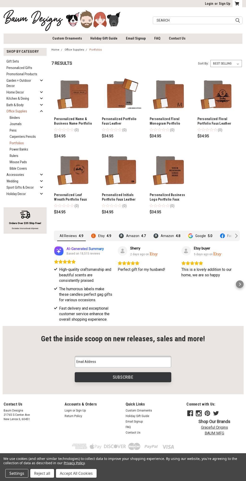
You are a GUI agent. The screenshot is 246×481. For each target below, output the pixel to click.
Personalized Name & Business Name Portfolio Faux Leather (73, 123)
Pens (13, 130)
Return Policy (73, 416)
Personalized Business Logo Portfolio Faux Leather (167, 199)
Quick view (73, 112)
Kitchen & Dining (17, 98)
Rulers (14, 156)
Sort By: (203, 63)
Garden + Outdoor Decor (18, 83)
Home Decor (15, 92)
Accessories (15, 175)
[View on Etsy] (122, 251)
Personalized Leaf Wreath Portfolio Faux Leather (70, 199)
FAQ (157, 38)
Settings (16, 473)
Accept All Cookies (76, 473)
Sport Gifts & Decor (20, 187)
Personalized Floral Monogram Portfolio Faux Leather (165, 123)
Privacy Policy (74, 463)
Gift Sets (12, 61)
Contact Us (177, 38)
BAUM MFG (214, 433)
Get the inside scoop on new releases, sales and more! (123, 338)
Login (209, 4)
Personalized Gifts (19, 68)
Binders (15, 118)
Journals (16, 124)
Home (55, 49)
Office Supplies (16, 111)
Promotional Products (21, 74)
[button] (54, 284)
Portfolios (17, 143)
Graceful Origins (214, 427)
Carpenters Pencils (23, 136)
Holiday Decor (16, 194)
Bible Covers (18, 168)
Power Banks (19, 149)
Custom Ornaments (67, 38)
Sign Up (224, 4)
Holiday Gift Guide (103, 38)
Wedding (12, 181)
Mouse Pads (18, 162)
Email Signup (136, 38)
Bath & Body (15, 105)
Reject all (42, 473)
